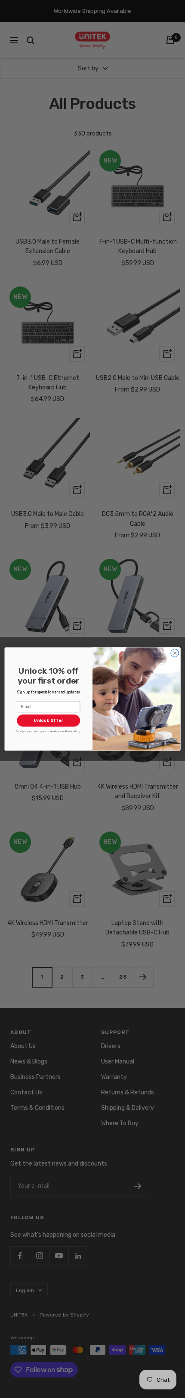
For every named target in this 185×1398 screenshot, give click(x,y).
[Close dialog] (175, 653)
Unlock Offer (48, 720)
